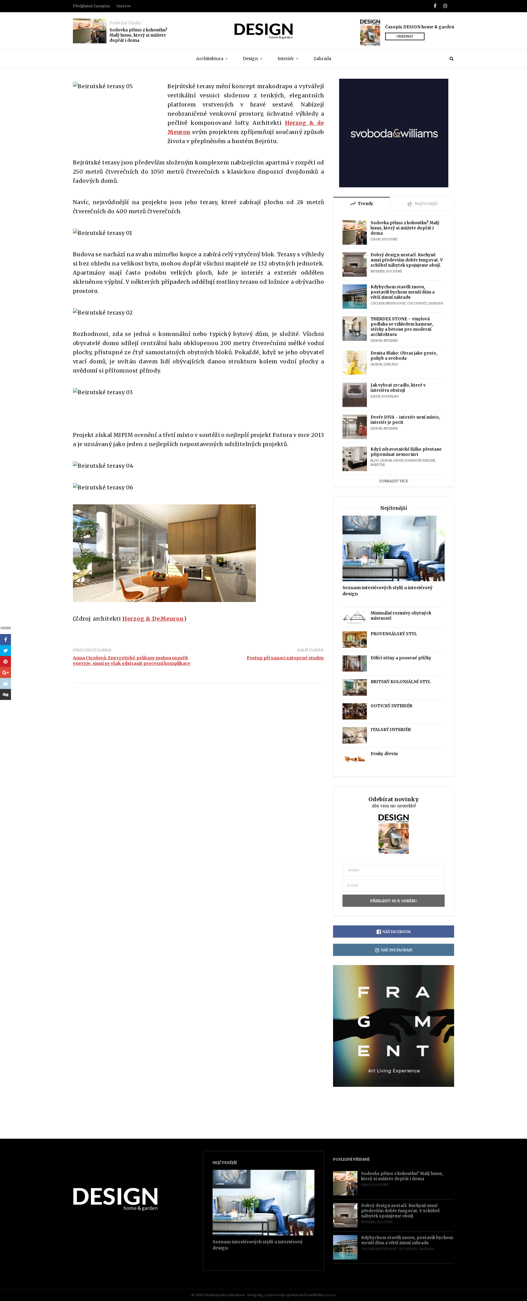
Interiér (286, 58)
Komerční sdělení (420, 461)
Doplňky (391, 364)
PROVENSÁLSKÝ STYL (394, 633)
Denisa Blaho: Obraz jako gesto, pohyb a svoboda (404, 356)
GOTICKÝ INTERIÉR (391, 705)
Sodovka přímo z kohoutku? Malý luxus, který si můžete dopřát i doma (138, 35)
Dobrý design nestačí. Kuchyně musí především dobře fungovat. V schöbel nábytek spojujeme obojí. (407, 260)
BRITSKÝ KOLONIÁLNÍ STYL (401, 681)
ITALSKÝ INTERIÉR (391, 729)
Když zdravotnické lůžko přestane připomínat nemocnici (406, 452)
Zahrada (322, 58)
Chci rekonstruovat (388, 303)
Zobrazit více (393, 481)
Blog (375, 461)
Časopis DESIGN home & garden (419, 27)
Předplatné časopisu (91, 6)
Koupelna (390, 396)
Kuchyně (389, 239)
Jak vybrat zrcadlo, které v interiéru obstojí (398, 388)
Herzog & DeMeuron (153, 618)
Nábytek (378, 465)
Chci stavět (417, 303)
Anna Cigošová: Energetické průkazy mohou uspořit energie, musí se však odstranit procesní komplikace (131, 660)
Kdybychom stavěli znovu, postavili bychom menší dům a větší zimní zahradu (403, 292)
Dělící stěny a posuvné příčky (401, 658)
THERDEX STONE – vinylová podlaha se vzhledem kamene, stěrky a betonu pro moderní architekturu (402, 326)
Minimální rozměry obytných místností (401, 616)
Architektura (209, 58)
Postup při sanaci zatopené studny (285, 658)
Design (250, 58)
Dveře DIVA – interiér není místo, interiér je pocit (405, 420)
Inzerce (124, 6)
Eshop (375, 239)
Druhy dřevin (384, 753)
